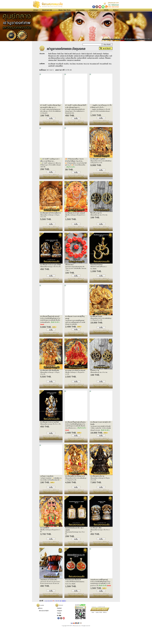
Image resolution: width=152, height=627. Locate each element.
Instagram (59, 610)
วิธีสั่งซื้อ (106, 9)
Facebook (59, 608)
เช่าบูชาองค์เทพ (80, 9)
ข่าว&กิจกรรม (93, 9)
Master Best (65, 9)
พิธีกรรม (40, 608)
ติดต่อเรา (115, 9)
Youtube (59, 613)
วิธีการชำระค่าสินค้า (44, 610)
